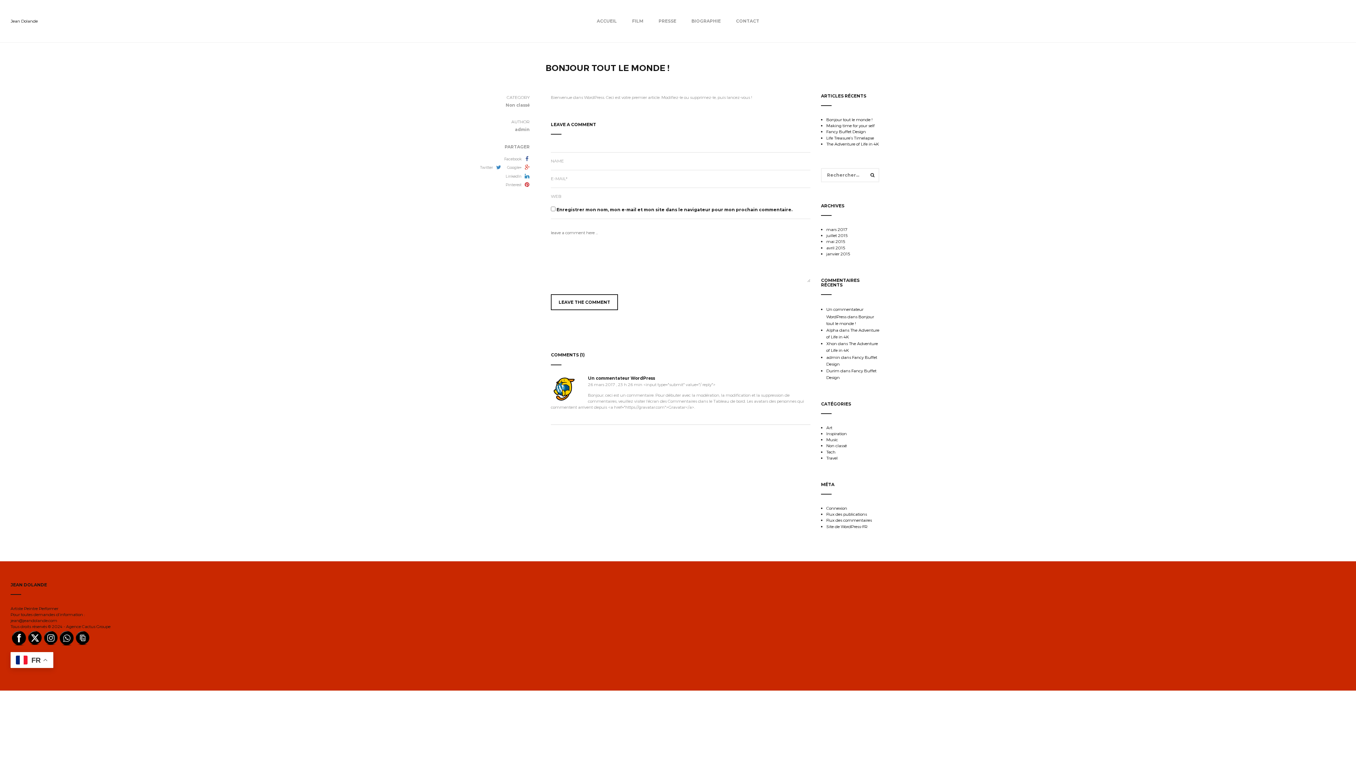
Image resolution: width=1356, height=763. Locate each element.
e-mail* (559, 178)
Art (829, 427)
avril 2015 (835, 247)
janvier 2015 (838, 253)
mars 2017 (837, 229)
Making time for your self (850, 125)
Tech (830, 451)
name (557, 161)
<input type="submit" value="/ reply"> (679, 384)
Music (832, 439)
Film (637, 21)
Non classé (836, 445)
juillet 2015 (837, 235)
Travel (832, 457)
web (556, 196)
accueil (607, 21)
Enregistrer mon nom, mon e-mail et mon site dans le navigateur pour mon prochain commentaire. (674, 209)
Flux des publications (846, 513)
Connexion (836, 507)
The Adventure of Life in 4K (852, 143)
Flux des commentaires (849, 519)
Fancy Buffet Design (846, 131)
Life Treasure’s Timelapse (850, 137)
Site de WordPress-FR (847, 526)
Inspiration (836, 433)
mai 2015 (835, 241)
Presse (667, 21)
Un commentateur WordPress (621, 378)
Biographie (706, 21)
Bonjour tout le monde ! (849, 119)
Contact (747, 21)
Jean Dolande (24, 20)
